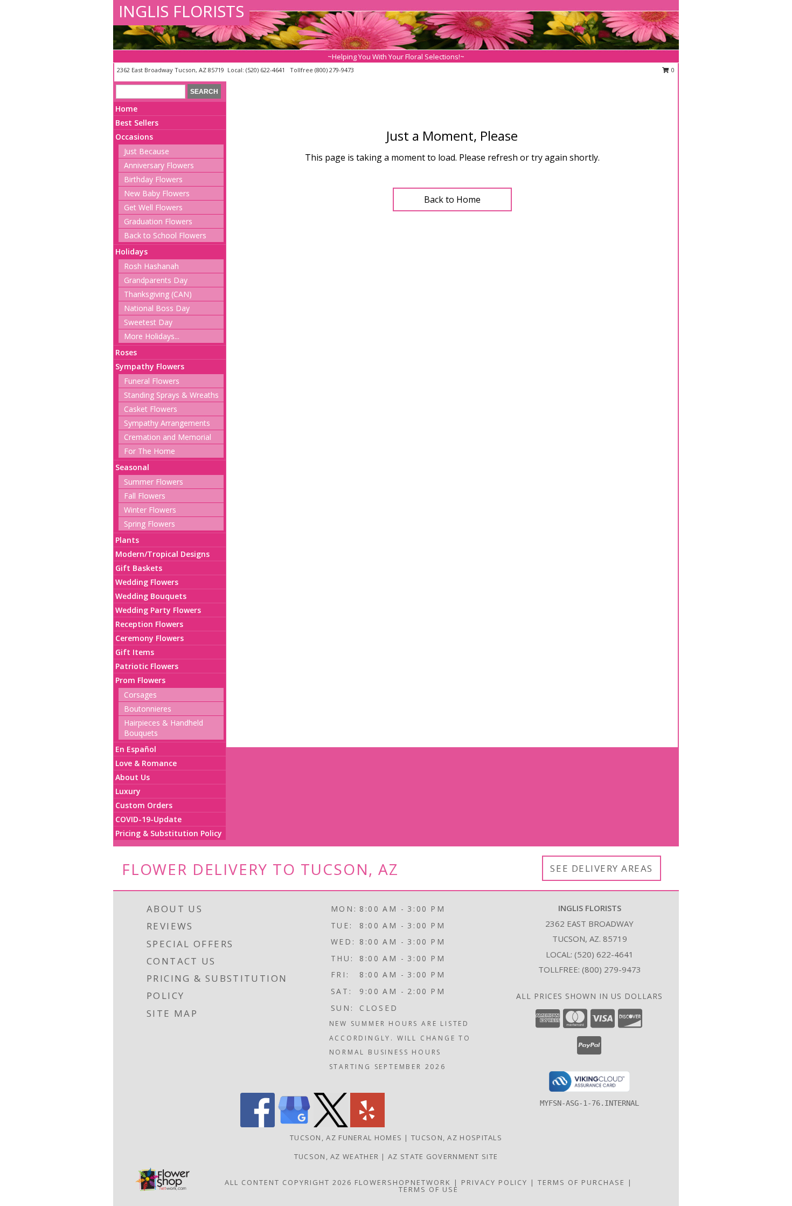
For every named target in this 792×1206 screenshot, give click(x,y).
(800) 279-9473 (334, 70)
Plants (127, 540)
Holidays (131, 251)
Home (126, 109)
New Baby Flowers (157, 193)
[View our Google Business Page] (294, 1124)
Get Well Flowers (153, 207)
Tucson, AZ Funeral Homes (346, 1137)
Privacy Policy (494, 1182)
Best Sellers (136, 123)
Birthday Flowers (153, 179)
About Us (132, 777)
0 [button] (672, 70)
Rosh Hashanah (151, 266)
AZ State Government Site (443, 1156)
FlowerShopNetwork (403, 1182)
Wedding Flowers (146, 582)
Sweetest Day (148, 322)
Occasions (134, 137)
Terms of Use (428, 1189)
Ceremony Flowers (149, 638)
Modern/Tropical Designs (162, 554)
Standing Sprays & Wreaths (171, 395)
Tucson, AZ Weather (336, 1156)
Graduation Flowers (158, 221)
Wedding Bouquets (150, 596)
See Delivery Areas (601, 868)
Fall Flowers (144, 496)
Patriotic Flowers (146, 666)
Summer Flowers (153, 482)
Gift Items (134, 652)
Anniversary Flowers (159, 165)
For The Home (149, 451)
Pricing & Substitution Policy (168, 833)
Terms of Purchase (581, 1182)
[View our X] (331, 1124)
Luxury (128, 791)
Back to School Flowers (165, 235)
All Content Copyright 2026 (288, 1182)
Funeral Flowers (151, 381)
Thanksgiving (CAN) (158, 294)
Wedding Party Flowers (158, 610)
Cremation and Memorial (167, 437)
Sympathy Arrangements (167, 423)
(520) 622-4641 (266, 70)
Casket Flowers (150, 409)
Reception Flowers (149, 624)
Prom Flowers (140, 680)
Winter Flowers (150, 510)
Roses (126, 352)
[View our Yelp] (367, 1124)
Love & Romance (146, 763)
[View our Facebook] (257, 1124)
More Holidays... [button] (151, 336)
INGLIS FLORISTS (181, 11)
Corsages (140, 695)
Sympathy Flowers (149, 366)
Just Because (146, 151)
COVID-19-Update (148, 819)
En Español (135, 749)
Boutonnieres (147, 709)
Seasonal (132, 467)
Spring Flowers (149, 524)
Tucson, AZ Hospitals (456, 1137)
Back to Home (452, 199)
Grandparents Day (155, 280)
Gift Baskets (138, 568)
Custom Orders (143, 805)
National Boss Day (157, 308)
